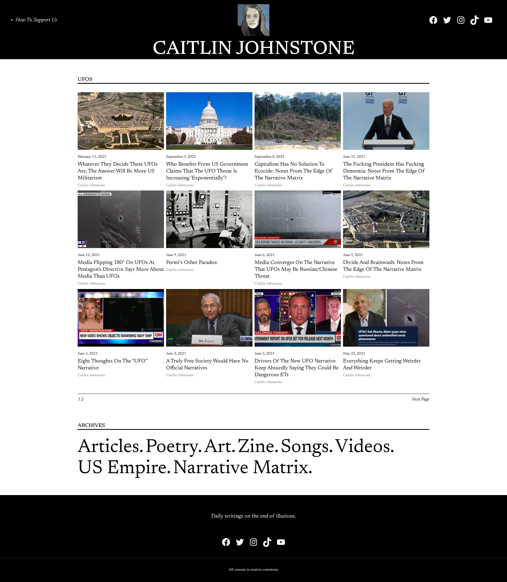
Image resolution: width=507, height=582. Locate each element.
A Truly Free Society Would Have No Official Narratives (207, 364)
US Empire (122, 468)
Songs (305, 447)
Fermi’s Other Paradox (191, 262)
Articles (108, 447)
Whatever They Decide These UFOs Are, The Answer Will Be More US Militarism (118, 171)
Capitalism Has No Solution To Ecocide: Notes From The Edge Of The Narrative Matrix (293, 171)
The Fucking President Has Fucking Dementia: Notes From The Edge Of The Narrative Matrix (384, 171)
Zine (256, 447)
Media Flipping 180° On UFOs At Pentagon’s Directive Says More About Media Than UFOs (121, 269)
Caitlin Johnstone (254, 49)
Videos (362, 447)
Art (217, 447)
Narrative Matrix (240, 468)
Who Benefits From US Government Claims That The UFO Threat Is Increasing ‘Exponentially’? (207, 171)
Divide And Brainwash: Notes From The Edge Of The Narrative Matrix (383, 266)
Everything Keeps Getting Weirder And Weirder (382, 364)
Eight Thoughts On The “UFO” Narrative (112, 364)
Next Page (420, 399)
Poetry (171, 447)
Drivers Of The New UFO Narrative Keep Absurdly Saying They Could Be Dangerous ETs (297, 368)
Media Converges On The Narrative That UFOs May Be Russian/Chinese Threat (296, 269)
